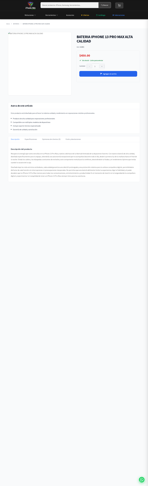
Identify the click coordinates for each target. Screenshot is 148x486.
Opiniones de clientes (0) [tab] (51, 139)
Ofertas (86, 15)
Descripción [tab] (15, 139)
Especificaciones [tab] (31, 139)
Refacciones (29, 15)
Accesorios (70, 15)
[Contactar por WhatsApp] (142, 480)
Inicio (8, 24)
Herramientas (50, 15)
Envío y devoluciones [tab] (73, 139)
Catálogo (101, 15)
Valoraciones (120, 15)
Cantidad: (82, 66)
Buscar (105, 5)
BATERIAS (16, 24)
